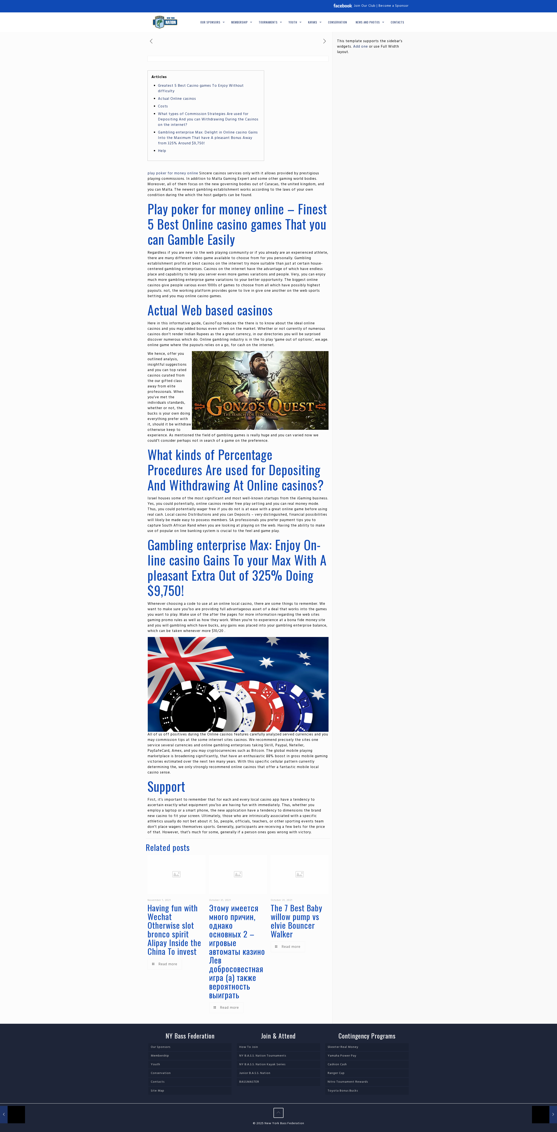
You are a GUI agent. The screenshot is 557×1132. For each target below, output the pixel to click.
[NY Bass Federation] (165, 22)
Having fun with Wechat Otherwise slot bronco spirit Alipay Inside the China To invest (174, 929)
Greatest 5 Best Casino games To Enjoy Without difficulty (201, 88)
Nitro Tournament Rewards (348, 1081)
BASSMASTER (249, 1081)
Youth (155, 1064)
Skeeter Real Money (343, 1047)
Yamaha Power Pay (342, 1055)
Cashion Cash (337, 1064)
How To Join (248, 1047)
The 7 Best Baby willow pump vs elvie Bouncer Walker (296, 921)
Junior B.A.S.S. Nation (254, 1073)
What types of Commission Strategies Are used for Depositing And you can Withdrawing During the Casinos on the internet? (208, 119)
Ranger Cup (336, 1073)
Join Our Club (365, 5)
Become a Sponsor (394, 5)
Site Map (157, 1090)
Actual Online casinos (177, 99)
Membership (160, 1055)
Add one (360, 47)
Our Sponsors (160, 1047)
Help (162, 151)
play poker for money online (173, 173)
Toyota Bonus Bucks (343, 1090)
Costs (163, 106)
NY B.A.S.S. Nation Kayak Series (262, 1064)
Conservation (161, 1073)
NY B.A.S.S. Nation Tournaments (262, 1055)
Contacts (157, 1081)
